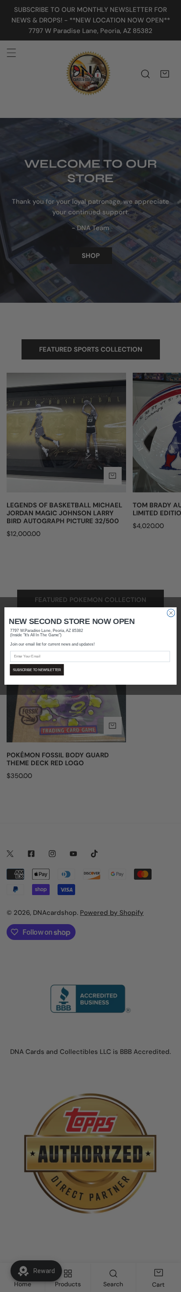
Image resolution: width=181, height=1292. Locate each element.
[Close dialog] (171, 613)
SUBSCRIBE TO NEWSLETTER (37, 670)
